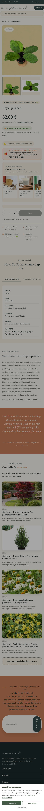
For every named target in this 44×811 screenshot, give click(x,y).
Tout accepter (11, 803)
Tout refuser (32, 803)
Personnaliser (22, 807)
